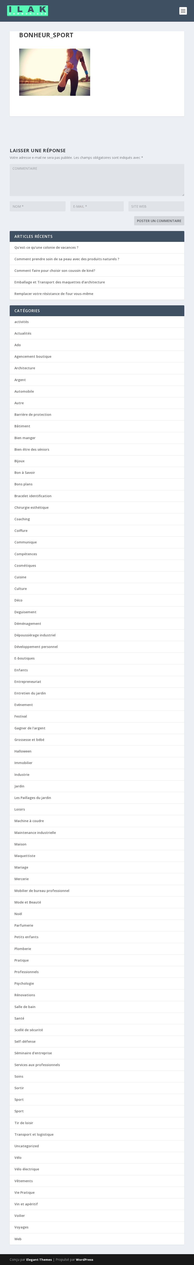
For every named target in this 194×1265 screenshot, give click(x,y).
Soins (18, 1076)
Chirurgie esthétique (31, 507)
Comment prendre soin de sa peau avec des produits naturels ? (66, 259)
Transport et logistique (33, 1134)
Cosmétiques (25, 565)
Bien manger (24, 438)
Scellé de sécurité (28, 1030)
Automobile (24, 391)
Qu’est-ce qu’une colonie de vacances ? (46, 247)
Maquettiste (24, 855)
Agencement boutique (32, 356)
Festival (20, 716)
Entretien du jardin (30, 693)
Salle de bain (24, 1006)
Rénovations (24, 995)
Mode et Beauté (27, 902)
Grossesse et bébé (29, 739)
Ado (17, 345)
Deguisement (25, 612)
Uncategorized (26, 1146)
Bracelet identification (33, 496)
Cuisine (20, 577)
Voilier (19, 1215)
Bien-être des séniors (31, 449)
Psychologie (24, 983)
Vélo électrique (26, 1169)
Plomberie (22, 948)
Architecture (24, 368)
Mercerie (21, 879)
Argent (20, 380)
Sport (19, 1099)
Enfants (21, 670)
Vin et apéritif (26, 1204)
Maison (20, 844)
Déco (18, 600)
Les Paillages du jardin (32, 797)
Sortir (19, 1088)
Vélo (18, 1157)
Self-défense (24, 1041)
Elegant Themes (39, 1259)
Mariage (21, 867)
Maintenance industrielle (35, 832)
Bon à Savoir (24, 472)
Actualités (22, 333)
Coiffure (20, 530)
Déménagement (27, 623)
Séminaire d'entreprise (33, 1053)
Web (18, 1239)
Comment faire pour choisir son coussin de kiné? (54, 270)
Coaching (22, 519)
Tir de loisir (23, 1123)
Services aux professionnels (37, 1065)
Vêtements (23, 1181)
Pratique (21, 960)
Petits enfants (26, 937)
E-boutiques (24, 658)
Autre (19, 403)
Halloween (22, 751)
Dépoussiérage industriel (35, 635)
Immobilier (23, 763)
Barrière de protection (32, 414)
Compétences (25, 554)
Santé (19, 1018)
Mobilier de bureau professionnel (41, 890)
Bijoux (19, 461)
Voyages (21, 1227)
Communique (25, 542)
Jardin (19, 786)
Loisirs (19, 809)
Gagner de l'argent (29, 728)
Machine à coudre (29, 821)
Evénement (23, 704)
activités (21, 321)
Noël (18, 914)
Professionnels (26, 972)
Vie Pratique (24, 1192)
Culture (20, 588)
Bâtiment (22, 426)
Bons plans (23, 484)
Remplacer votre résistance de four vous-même (53, 293)
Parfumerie (23, 925)
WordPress (84, 1259)
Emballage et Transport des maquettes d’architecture (59, 282)
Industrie (21, 774)
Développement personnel (36, 646)
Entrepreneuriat (27, 681)
